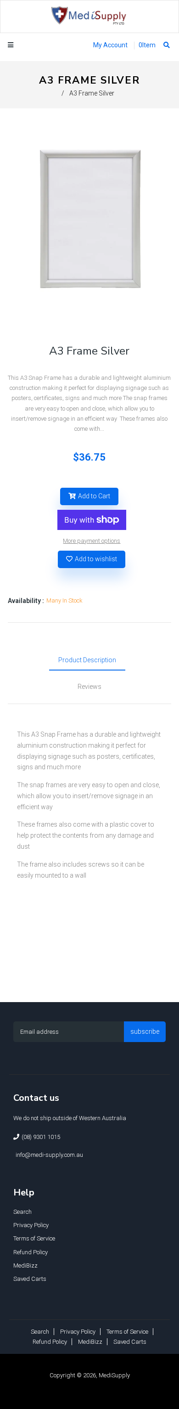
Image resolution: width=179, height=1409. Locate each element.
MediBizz (25, 1265)
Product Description (87, 660)
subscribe (144, 1031)
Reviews (89, 686)
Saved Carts (29, 1278)
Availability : (26, 600)
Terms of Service (34, 1238)
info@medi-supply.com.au (49, 1154)
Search (22, 1211)
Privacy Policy (31, 1225)
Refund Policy (30, 1252)
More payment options (91, 540)
